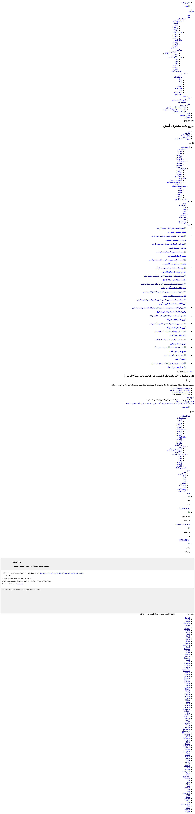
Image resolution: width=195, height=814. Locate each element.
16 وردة (175, 34)
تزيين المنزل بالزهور (178, 343)
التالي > (190, 371)
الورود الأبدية (190, 403)
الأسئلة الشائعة (185, 115)
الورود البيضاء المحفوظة (176, 319)
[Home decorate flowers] (178, 339)
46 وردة (175, 44)
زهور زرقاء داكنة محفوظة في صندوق (171, 312)
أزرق (180, 79)
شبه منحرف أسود (172, 52)
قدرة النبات (182, 102)
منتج (188, 17)
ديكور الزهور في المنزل (176, 367)
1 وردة (176, 23)
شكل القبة (178, 40)
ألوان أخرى (178, 94)
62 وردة (175, 30)
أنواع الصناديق (181, 19)
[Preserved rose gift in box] (175, 292)
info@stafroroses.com (183, 524)
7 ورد (176, 25)
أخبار (188, 113)
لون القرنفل (178, 77)
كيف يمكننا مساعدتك (179, 100)
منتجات (187, 133)
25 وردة (175, 36)
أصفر (180, 84)
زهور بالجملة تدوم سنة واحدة (174, 280)
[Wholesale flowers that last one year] (175, 276)
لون (185, 73)
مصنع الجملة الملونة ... (177, 256)
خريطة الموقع (189, 401)
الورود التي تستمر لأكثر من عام (173, 288)
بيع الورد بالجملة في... (177, 248)
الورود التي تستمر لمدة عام (176, 403)
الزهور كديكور (180, 359)
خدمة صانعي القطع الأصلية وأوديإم (174, 109)
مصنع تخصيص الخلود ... (177, 232)
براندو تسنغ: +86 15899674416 (180, 390)
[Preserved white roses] (177, 316)
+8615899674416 (184, 509)
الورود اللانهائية (131, 403)
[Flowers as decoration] (180, 355)
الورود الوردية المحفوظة (176, 327)
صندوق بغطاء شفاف (175, 57)
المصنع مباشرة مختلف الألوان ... (173, 272)
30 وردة (175, 42)
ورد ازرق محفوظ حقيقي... (175, 240)
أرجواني (179, 86)
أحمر (180, 75)
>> (186, 371)
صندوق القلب (177, 32)
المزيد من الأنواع (176, 71)
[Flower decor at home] (177, 363)
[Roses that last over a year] (175, 284)
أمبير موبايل (180, 401)
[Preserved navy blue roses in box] (172, 308)
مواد (184, 96)
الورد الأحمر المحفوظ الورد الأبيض (172, 304)
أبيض (180, 82)
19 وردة (175, 67)
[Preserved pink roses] (177, 323)
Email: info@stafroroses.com (181, 388)
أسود (180, 80)
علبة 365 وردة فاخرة (178, 335)
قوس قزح (178, 88)
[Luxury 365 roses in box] (178, 331)
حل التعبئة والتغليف (179, 111)
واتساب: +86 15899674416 (181, 392)
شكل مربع (178, 50)
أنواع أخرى (174, 48)
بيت (189, 15)
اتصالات (187, 117)
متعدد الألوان (178, 92)
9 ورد (176, 63)
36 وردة (175, 28)
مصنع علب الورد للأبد (178, 351)
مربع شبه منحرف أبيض (170, 53)
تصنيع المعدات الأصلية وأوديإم (176, 107)
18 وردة (175, 27)
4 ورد (176, 59)
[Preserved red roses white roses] (174, 300)
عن (189, 98)
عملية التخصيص (180, 106)
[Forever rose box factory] (178, 347)
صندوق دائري (177, 21)
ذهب (180, 90)
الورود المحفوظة (151, 403)
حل (189, 104)
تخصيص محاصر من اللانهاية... (174, 264)
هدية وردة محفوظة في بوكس (174, 296)
